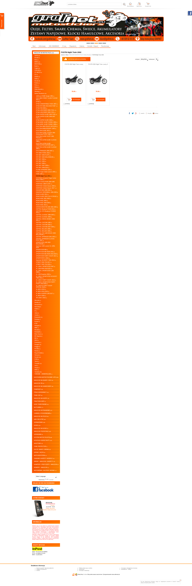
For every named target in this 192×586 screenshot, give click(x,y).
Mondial (37, 330)
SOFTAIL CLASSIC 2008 (44, 217)
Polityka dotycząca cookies (85, 568)
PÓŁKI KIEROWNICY (41, 392)
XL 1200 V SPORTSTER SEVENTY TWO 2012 (46, 277)
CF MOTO (38, 72)
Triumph (38, 363)
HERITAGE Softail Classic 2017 (46, 188)
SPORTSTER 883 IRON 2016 (45, 251)
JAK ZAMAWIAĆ (54, 46)
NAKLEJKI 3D (39, 383)
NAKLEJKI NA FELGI (41, 416)
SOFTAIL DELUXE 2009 (44, 231)
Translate (51, 479)
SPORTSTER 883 (42, 249)
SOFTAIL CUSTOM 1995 (44, 222)
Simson (37, 355)
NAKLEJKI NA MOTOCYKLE (44, 53)
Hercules (37, 300)
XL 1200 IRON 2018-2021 (44, 268)
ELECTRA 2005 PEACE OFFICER (47, 126)
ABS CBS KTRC (40, 419)
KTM (35, 323)
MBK (36, 327)
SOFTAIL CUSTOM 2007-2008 (45, 227)
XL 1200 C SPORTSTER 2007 (45, 266)
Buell (36, 66)
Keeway (37, 319)
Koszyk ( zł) (148, 6)
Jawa (36, 313)
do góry (150, 113)
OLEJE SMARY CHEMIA (42, 449)
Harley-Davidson (40, 93)
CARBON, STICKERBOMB (42, 413)
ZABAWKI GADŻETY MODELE (44, 458)
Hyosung (37, 306)
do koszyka (76, 99)
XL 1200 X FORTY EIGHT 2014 (46, 280)
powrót (142, 113)
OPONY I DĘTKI (39, 452)
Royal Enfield (39, 353)
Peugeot (37, 344)
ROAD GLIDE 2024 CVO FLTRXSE (47, 196)
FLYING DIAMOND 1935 (44, 169)
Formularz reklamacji (84, 570)
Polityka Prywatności (41, 569)
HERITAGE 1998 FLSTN (44, 184)
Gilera (36, 87)
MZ (36, 338)
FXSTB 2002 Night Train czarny (74, 64)
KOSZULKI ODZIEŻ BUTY (43, 440)
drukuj (156, 113)
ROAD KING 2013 (42, 205)
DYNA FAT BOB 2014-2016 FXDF (46, 106)
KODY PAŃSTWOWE (41, 404)
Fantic (37, 83)
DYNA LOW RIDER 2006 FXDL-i (46, 110)
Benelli (37, 57)
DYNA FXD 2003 (41, 108)
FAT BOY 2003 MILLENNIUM (45, 157)
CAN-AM (37, 70)
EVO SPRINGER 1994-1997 (45, 150)
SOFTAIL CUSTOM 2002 (44, 224)
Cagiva (37, 68)
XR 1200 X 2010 (41, 297)
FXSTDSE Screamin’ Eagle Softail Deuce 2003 (46, 178)
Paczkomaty (105, 46)
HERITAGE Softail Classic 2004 (46, 186)
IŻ (35, 311)
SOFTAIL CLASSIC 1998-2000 (45, 215)
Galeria (82, 46)
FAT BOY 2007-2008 (42, 165)
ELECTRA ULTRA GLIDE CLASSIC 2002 (46, 147)
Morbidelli (37, 332)
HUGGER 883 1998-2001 (44, 190)
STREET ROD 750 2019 (44, 264)
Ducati (37, 81)
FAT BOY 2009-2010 (42, 167)
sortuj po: (137, 59)
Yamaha (38, 372)
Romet (37, 351)
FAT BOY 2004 (41, 159)
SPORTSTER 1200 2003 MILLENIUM (43, 243)
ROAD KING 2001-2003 (43, 198)
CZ (36, 74)
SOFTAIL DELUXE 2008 (44, 229)
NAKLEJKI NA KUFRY (41, 398)
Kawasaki (38, 317)
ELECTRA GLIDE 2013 (43, 130)
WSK (36, 369)
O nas (64, 46)
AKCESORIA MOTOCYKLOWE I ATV (46, 377)
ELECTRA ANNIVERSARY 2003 (46, 128)
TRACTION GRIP (40, 401)
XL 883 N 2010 (41, 289)
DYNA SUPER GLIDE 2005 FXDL (46, 114)
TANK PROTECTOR (40, 446)
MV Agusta (38, 336)
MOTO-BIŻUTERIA (40, 455)
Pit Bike (37, 348)
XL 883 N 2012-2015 (42, 291)
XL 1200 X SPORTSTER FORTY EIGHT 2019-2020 (45, 282)
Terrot (36, 361)
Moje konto (139, 6)
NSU (36, 340)
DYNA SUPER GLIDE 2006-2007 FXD (45, 117)
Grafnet (85, 574)
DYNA (38, 101)
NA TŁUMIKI (38, 407)
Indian (36, 308)
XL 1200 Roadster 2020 (43, 274)
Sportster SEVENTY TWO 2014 (46, 260)
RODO (38, 570)
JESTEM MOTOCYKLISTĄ (43, 437)
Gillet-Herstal (38, 89)
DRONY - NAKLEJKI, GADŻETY (44, 461)
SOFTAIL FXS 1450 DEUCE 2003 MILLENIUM (46, 233)
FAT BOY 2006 (41, 163)
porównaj (67, 103)
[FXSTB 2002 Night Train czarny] (73, 88)
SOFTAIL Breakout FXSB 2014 (46, 209)
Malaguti (37, 325)
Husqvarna (38, 304)
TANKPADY (38, 389)
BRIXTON (38, 64)
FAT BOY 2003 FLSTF (43, 155)
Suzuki (37, 357)
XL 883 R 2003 (41, 295)
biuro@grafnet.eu (50, 503)
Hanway (37, 91)
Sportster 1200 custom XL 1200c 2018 (45, 246)
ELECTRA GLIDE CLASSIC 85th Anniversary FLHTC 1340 (45, 133)
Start (34, 46)
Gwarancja (81, 569)
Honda (37, 302)
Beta (36, 60)
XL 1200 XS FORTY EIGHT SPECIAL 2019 (44, 286)
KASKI (37, 425)
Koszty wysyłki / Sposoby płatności (45, 568)
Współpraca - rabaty (126, 569)
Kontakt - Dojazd (93, 46)
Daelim (37, 76)
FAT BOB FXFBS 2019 (43, 153)
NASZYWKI (38, 443)
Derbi (36, 78)
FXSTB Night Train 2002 (44, 176)
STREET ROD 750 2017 (44, 262)
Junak (36, 315)
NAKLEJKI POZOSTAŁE (42, 431)
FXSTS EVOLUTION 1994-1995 (45, 181)
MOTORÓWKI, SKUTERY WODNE (45, 470)
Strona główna (130, 6)
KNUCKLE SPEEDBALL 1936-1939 (47, 192)
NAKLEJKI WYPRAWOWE (43, 410)
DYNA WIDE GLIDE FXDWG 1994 (46, 122)
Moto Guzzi (38, 334)
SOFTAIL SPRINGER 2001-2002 (46, 236)
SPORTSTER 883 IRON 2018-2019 (47, 254)
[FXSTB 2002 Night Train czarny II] (98, 88)
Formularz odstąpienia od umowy (129, 568)
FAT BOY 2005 (41, 161)
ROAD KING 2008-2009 (43, 202)
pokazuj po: (152, 59)
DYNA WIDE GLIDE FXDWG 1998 (46, 124)
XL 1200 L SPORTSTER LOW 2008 (45, 271)
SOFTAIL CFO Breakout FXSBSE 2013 (46, 211)
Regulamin (73, 46)
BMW (37, 62)
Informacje (42, 46)
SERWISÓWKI (39, 422)
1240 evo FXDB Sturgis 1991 (45, 96)
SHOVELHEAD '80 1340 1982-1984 (47, 207)
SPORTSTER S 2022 (43, 258)
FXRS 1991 (40, 174)
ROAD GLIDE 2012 (42, 194)
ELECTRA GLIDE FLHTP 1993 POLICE (45, 137)
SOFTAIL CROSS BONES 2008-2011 (45, 219)
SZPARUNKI (38, 434)
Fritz (36, 85)
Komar (37, 321)
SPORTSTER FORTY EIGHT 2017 (47, 256)
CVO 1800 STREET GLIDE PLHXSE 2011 (47, 98)
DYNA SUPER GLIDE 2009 (44, 120)
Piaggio (37, 346)
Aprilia (37, 55)
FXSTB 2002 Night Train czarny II (98, 64)
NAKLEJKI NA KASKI (41, 428)
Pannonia (37, 342)
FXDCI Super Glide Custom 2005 (46, 172)
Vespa (37, 367)
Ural (36, 365)
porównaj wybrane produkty (77, 59)
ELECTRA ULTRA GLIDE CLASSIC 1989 (46, 140)
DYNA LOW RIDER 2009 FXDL (46, 112)
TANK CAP (38, 395)
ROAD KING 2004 (42, 200)
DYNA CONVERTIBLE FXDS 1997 (47, 104)
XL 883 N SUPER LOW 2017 (45, 293)
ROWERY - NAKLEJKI (41, 467)
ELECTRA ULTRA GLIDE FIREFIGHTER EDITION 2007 (45, 144)
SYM (36, 359)
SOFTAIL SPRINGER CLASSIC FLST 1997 (45, 239)
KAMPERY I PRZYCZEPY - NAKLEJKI (46, 464)
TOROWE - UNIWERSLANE (43, 374)
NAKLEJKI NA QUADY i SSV (43, 380)
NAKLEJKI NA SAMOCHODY (43, 386)
